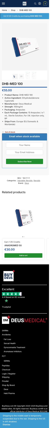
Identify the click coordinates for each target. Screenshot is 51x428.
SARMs (5, 330)
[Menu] (6, 4)
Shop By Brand (8, 385)
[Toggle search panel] (35, 3)
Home (4, 10)
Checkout (6, 369)
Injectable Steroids (25, 180)
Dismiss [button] (6, 424)
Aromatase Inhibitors (12, 351)
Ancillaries (6, 334)
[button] (45, 3)
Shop (13, 10)
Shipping (6, 377)
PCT (4, 356)
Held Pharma (9, 393)
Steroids (36, 180)
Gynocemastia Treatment (14, 347)
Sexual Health (10, 343)
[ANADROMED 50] (23, 218)
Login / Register (8, 374)
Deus (27, 183)
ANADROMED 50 (13, 245)
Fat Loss (7, 339)
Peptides (6, 365)
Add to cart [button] (23, 255)
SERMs (7, 361)
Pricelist (5, 381)
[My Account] (39, 3)
